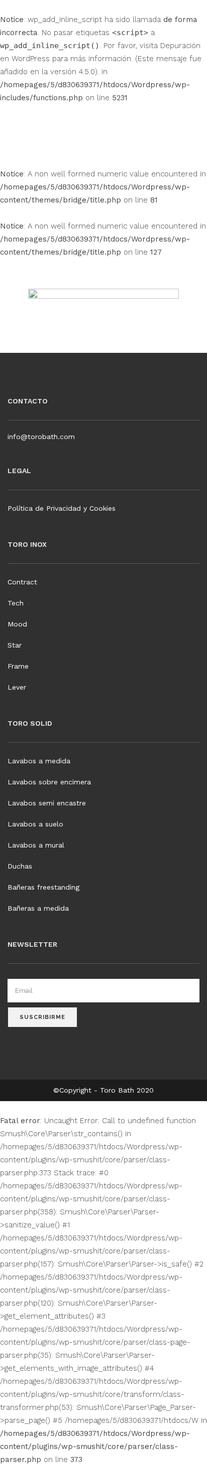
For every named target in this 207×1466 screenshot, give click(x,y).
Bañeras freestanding (43, 887)
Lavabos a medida (39, 761)
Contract (22, 582)
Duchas (20, 866)
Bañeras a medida (38, 908)
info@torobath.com (41, 437)
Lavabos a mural (36, 845)
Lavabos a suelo (35, 824)
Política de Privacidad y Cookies (62, 508)
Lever (17, 687)
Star (15, 645)
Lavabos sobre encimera (49, 782)
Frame (18, 666)
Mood (17, 624)
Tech (16, 603)
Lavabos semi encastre (47, 803)
